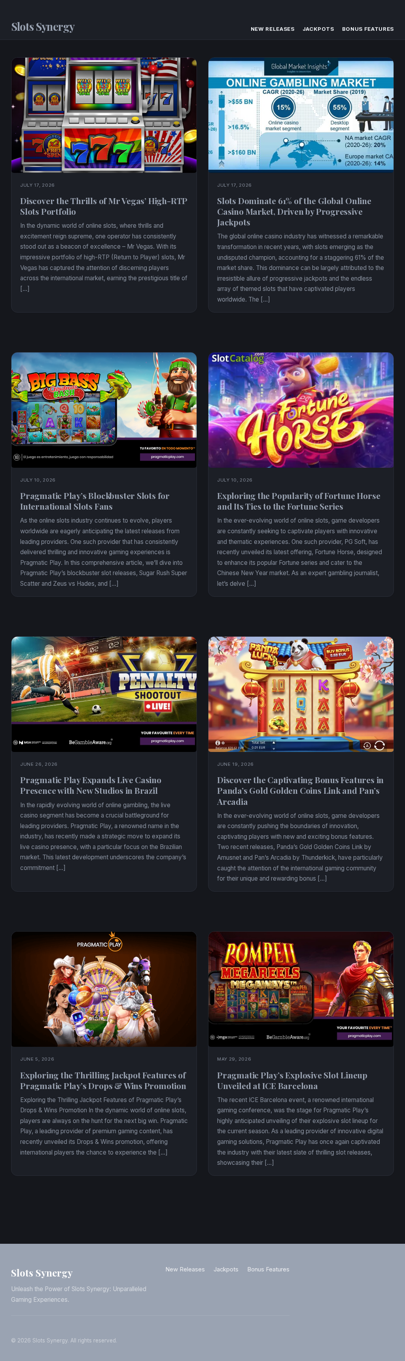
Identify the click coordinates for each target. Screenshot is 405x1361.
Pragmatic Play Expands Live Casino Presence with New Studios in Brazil (90, 785)
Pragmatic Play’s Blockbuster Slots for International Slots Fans (95, 501)
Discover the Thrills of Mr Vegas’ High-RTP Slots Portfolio (103, 206)
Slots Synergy (42, 26)
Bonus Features (368, 29)
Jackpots (318, 29)
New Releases (273, 29)
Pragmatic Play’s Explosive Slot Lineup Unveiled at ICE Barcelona (292, 1080)
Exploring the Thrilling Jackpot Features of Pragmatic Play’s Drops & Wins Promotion (103, 1080)
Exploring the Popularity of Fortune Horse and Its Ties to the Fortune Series (298, 501)
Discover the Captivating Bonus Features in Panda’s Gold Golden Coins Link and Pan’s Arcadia (300, 790)
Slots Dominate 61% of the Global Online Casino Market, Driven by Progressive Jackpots (294, 211)
